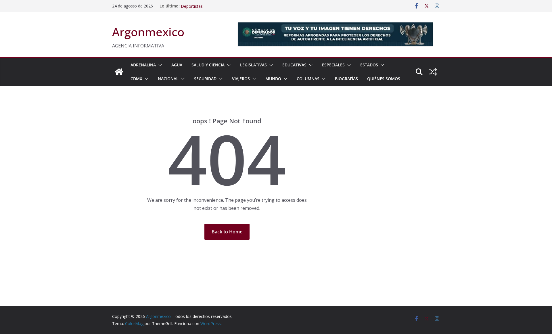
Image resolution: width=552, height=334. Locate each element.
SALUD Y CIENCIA (208, 65)
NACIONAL (168, 78)
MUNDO (273, 78)
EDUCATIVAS (294, 65)
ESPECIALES (333, 65)
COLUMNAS (308, 78)
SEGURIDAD (205, 78)
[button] (159, 65)
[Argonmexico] (119, 72)
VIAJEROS (241, 78)
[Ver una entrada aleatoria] (433, 72)
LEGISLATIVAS (253, 65)
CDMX (136, 78)
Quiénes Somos (383, 78)
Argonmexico (148, 32)
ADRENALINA (143, 65)
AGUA (176, 65)
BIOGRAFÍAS (346, 78)
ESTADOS (369, 65)
